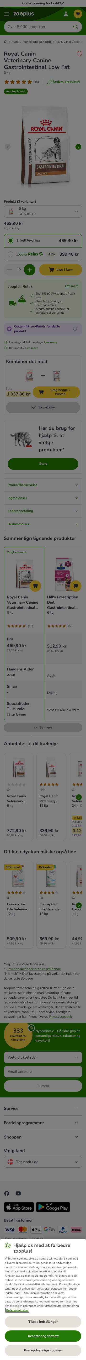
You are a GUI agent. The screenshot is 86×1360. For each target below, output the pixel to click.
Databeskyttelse (17, 1310)
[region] (43, 1299)
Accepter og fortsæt (43, 1336)
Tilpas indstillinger (43, 1321)
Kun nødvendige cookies (43, 1350)
